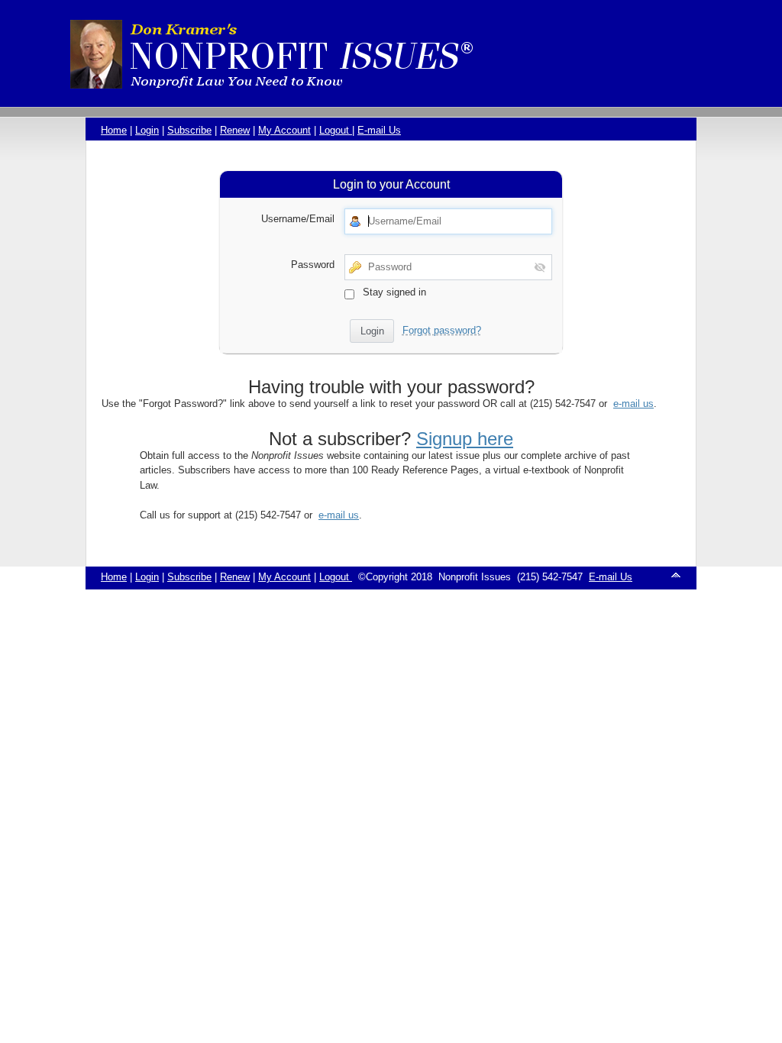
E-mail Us (379, 130)
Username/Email (297, 218)
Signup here (464, 438)
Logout (335, 130)
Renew (235, 130)
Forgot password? (441, 330)
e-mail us (633, 403)
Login (147, 130)
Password (312, 264)
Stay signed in (393, 291)
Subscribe (189, 130)
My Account (284, 130)
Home (114, 130)
